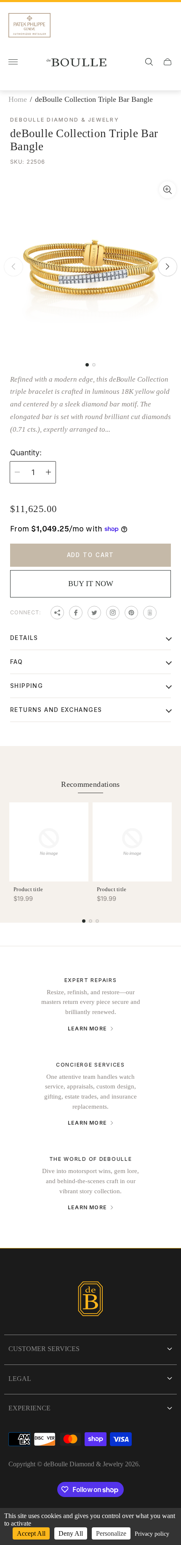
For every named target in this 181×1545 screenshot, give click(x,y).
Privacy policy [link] (152, 1534)
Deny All (71, 1533)
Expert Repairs (90, 980)
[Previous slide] (13, 267)
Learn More (87, 1029)
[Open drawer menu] (13, 62)
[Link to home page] (90, 1300)
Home (17, 99)
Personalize (111, 1533)
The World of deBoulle (90, 1159)
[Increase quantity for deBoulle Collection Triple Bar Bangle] (48, 472)
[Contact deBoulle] (150, 612)
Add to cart (90, 555)
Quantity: (26, 453)
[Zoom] (167, 189)
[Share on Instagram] (113, 612)
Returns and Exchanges (56, 709)
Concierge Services (90, 1065)
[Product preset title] (48, 841)
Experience (29, 1408)
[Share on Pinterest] (131, 612)
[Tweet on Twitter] (94, 612)
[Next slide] (167, 267)
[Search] (149, 62)
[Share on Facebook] (76, 612)
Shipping (26, 685)
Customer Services (44, 1348)
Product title (28, 889)
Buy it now (90, 583)
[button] (87, 364)
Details (24, 637)
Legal (19, 1378)
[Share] (57, 612)
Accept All (31, 1533)
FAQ (16, 661)
